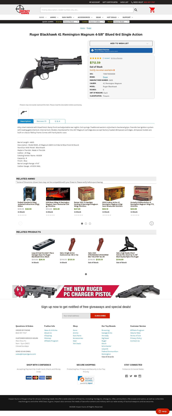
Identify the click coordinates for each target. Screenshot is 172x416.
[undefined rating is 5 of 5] (96, 58)
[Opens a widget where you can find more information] (162, 411)
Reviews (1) (41, 121)
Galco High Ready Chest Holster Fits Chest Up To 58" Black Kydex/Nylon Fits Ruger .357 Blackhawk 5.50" (127, 256)
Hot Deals (111, 17)
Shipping (48, 336)
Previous (20, 223)
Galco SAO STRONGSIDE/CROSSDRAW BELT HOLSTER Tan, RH (98, 255)
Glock (104, 343)
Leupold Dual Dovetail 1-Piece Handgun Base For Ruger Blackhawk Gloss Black (43, 255)
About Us (48, 333)
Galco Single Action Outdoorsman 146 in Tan (69, 254)
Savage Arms (107, 333)
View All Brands (108, 357)
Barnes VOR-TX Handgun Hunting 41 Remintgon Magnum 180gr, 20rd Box (86, 204)
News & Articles (50, 330)
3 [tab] (90, 224)
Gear (98, 17)
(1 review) (106, 58)
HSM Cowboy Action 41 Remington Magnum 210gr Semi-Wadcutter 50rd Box (112, 204)
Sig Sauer (105, 338)
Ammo (53, 17)
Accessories (84, 17)
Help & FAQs (135, 333)
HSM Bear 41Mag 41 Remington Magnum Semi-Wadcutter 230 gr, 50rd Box (57, 204)
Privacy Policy (136, 338)
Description (25, 121)
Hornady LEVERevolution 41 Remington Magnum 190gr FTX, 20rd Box (142, 204)
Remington (106, 354)
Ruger (104, 341)
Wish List (124, 2)
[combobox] (86, 10)
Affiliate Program (51, 341)
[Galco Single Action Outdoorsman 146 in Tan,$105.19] (72, 244)
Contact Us (135, 341)
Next (151, 223)
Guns (41, 17)
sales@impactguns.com (26, 354)
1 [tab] (82, 224)
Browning (105, 330)
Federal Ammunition (110, 351)
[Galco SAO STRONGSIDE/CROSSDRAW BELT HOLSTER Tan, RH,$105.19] (100, 244)
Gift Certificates (110, 2)
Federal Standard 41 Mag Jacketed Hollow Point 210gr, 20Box (28, 204)
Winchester (106, 346)
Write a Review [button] (116, 58)
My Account (94, 2)
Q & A (57, 121)
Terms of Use (135, 336)
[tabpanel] (30, 203)
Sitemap (47, 338)
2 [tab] (86, 224)
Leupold (105, 349)
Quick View (30, 194)
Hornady (105, 336)
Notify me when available (101, 70)
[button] (86, 380)
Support (126, 17)
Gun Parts (67, 17)
